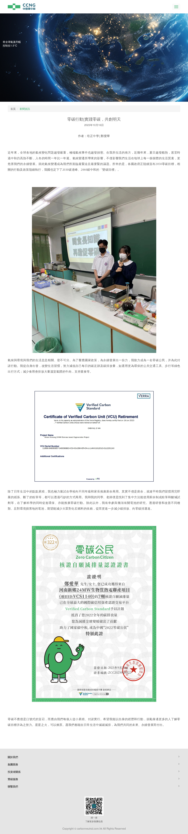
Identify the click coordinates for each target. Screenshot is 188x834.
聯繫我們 (13, 786)
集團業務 (13, 764)
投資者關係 (14, 771)
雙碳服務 (13, 779)
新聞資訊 (25, 109)
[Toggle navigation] (176, 7)
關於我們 (13, 757)
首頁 (13, 109)
